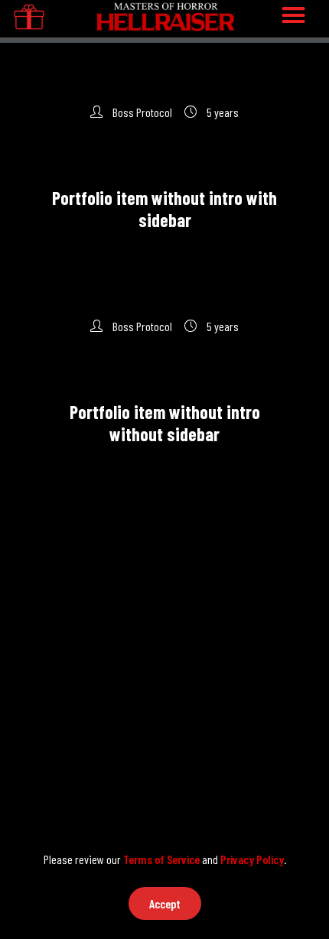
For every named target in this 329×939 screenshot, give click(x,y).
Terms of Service (161, 859)
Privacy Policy (252, 859)
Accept (165, 903)
